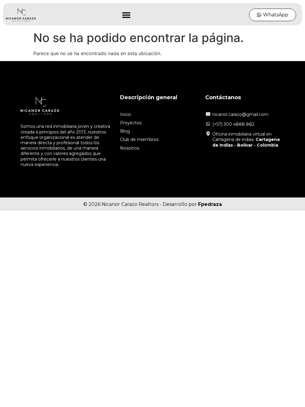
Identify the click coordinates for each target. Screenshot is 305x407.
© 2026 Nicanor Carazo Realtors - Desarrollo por (152, 204)
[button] (126, 15)
